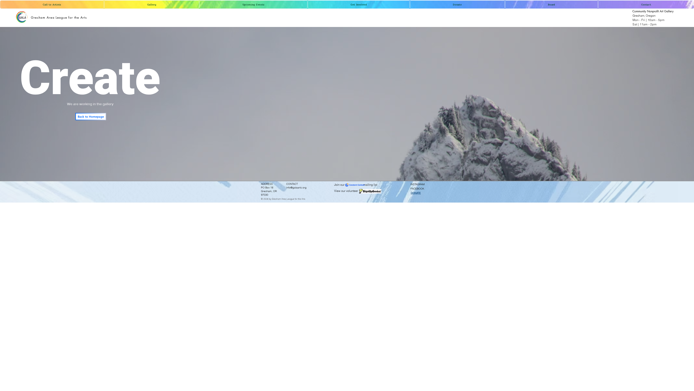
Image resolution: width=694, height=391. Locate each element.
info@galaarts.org (296, 187)
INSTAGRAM (417, 184)
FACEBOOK (417, 188)
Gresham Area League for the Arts (59, 18)
